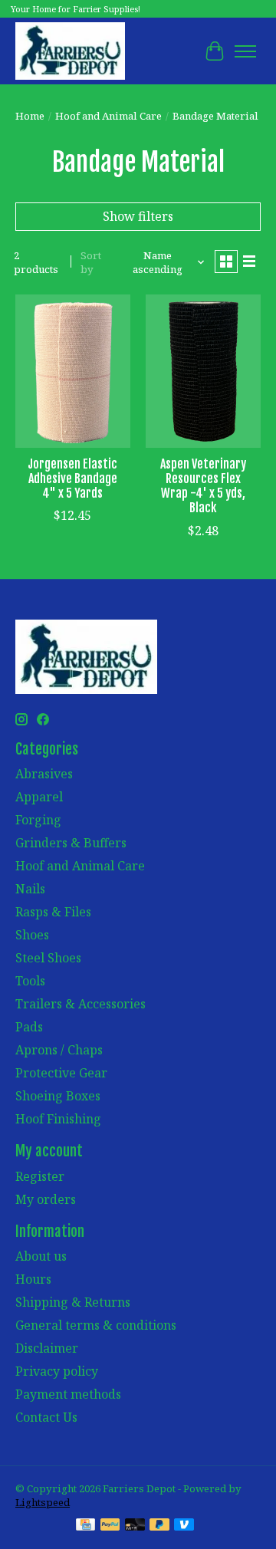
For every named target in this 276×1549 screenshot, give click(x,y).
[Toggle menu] (245, 51)
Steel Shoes (48, 957)
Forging (38, 819)
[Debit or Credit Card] (135, 1526)
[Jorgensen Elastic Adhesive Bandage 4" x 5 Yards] (72, 370)
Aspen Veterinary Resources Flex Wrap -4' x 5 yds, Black (203, 486)
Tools (30, 980)
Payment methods (68, 1394)
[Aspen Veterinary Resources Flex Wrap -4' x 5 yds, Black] (203, 370)
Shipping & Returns (72, 1302)
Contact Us (46, 1417)
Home (29, 116)
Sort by (90, 262)
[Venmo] (184, 1526)
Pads (29, 1026)
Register (39, 1176)
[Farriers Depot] (70, 51)
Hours (33, 1279)
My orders (45, 1199)
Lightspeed (42, 1502)
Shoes (32, 934)
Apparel (39, 796)
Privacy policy (56, 1371)
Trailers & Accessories (80, 1003)
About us (41, 1256)
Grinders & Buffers (71, 842)
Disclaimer (46, 1348)
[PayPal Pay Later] (159, 1526)
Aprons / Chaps (59, 1049)
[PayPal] (110, 1526)
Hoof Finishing (58, 1118)
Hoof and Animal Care (108, 116)
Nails (30, 888)
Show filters (138, 216)
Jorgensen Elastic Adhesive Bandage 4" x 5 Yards (72, 478)
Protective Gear (61, 1072)
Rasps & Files (53, 911)
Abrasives (44, 773)
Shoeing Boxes (57, 1095)
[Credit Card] (85, 1526)
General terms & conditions (95, 1325)
